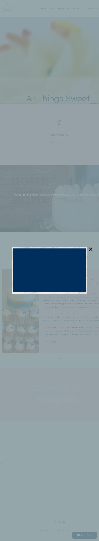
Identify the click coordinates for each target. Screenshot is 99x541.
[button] (90, 249)
